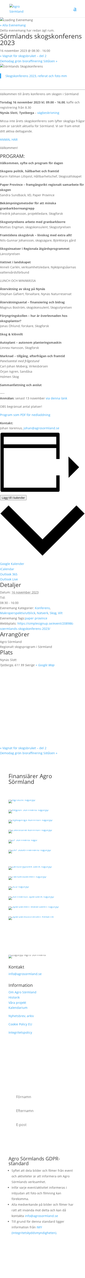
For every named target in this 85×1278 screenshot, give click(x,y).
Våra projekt (17, 1003)
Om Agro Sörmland (22, 992)
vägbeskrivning (48, 113)
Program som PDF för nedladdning (25, 415)
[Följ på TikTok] (59, 1255)
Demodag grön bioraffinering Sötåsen (28, 61)
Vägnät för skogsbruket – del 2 (23, 56)
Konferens (42, 608)
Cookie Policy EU (20, 1024)
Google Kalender (12, 564)
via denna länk (56, 398)
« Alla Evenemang (13, 25)
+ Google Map (45, 665)
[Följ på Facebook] (33, 1255)
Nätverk (42, 613)
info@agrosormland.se (25, 974)
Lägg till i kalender (13, 498)
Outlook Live (9, 579)
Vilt (60, 613)
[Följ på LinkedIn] (42, 1255)
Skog (53, 613)
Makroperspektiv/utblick (17, 613)
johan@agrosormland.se (41, 428)
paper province (36, 618)
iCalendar (7, 569)
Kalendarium (17, 1008)
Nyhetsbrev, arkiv (21, 1016)
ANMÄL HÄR (9, 139)
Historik (14, 997)
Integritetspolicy (20, 1032)
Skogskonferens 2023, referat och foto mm (36, 76)
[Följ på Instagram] (25, 1255)
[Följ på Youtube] (51, 1255)
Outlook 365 (8, 574)
